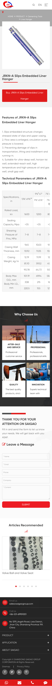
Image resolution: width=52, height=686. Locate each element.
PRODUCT (20, 16)
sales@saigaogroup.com (21, 603)
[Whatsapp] (6, 682)
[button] (16, 586)
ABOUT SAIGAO (10, 650)
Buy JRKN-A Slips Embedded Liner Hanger (24, 95)
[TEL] (32, 682)
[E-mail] (19, 682)
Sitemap (6, 666)
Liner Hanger (26, 19)
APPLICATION (9, 642)
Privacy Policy (23, 666)
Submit (26, 504)
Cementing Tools (35, 16)
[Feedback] (45, 682)
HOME (10, 16)
